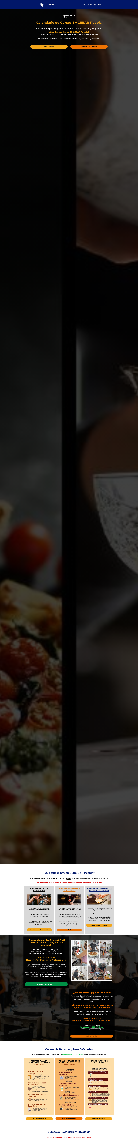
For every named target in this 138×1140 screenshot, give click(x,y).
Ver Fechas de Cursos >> (89, 46)
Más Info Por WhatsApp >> (46, 984)
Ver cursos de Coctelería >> (69, 930)
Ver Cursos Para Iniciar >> (99, 925)
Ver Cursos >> (49, 46)
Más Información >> (91, 1036)
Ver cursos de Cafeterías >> (39, 930)
